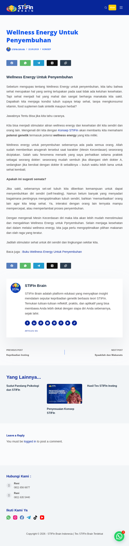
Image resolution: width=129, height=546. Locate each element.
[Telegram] (38, 63)
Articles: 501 (31, 331)
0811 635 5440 (22, 497)
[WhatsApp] (25, 63)
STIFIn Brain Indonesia (60, 533)
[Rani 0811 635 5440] (8, 495)
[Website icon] (40, 323)
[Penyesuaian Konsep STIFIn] (64, 394)
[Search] (106, 8)
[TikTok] (35, 517)
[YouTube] (42, 517)
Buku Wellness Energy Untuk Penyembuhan (52, 251)
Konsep (46, 49)
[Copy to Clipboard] (65, 63)
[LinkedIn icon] (34, 323)
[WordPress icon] (60, 323)
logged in (30, 441)
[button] (119, 536)
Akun (112, 7)
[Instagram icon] (47, 323)
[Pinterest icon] (54, 323)
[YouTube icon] (67, 323)
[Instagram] (15, 517)
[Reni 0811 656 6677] (8, 485)
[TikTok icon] (74, 323)
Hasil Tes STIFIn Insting (102, 385)
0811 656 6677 (22, 487)
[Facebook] (11, 63)
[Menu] (121, 7)
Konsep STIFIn (68, 130)
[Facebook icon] (27, 323)
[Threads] (52, 63)
